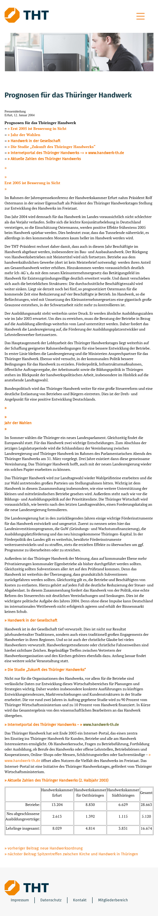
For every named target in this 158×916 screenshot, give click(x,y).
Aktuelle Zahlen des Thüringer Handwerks (46, 159)
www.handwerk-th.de (106, 153)
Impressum (20, 900)
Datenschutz (51, 900)
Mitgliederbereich (113, 900)
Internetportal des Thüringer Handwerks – (46, 153)
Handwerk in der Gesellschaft (35, 141)
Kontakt (80, 900)
